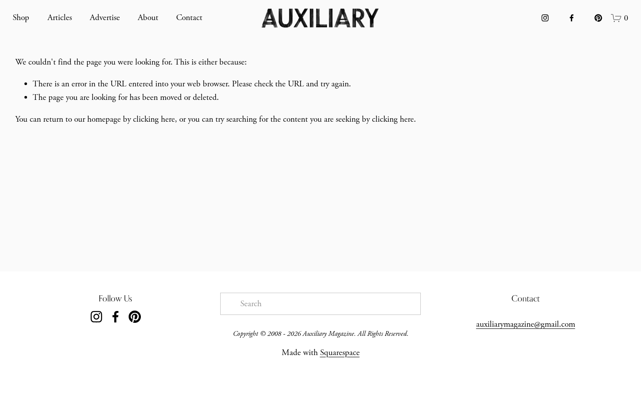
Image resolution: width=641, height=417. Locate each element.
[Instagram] (545, 18)
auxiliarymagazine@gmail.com (525, 324)
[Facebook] (571, 18)
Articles (60, 17)
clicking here (154, 119)
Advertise (105, 17)
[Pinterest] (598, 18)
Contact (189, 17)
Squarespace (340, 352)
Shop (21, 17)
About (148, 17)
